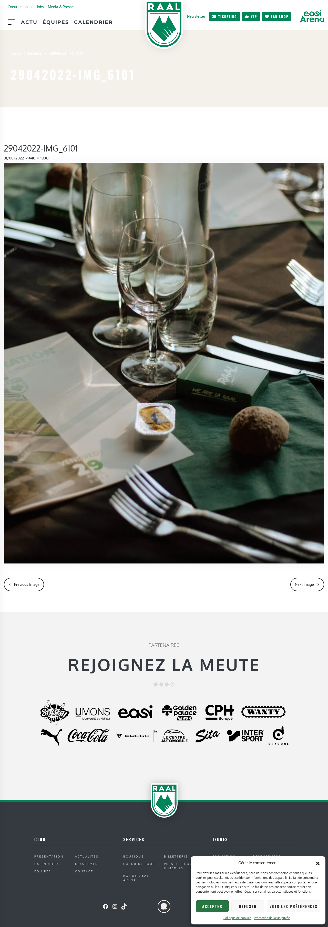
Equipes (42, 871)
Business (34, 53)
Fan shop (280, 16)
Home (15, 53)
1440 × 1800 (38, 158)
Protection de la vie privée (272, 918)
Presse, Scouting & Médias (183, 866)
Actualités (87, 856)
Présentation (49, 856)
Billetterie (176, 856)
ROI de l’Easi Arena (137, 878)
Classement (87, 864)
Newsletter (196, 16)
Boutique (133, 856)
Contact (84, 871)
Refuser (248, 906)
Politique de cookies (237, 918)
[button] (317, 862)
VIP (254, 16)
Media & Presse (61, 6)
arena (312, 16)
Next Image (304, 584)
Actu (29, 22)
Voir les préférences (293, 906)
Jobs (40, 6)
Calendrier (93, 22)
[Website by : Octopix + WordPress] (164, 906)
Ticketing (227, 16)
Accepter (212, 906)
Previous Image (26, 584)
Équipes (56, 22)
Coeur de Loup (20, 6)
